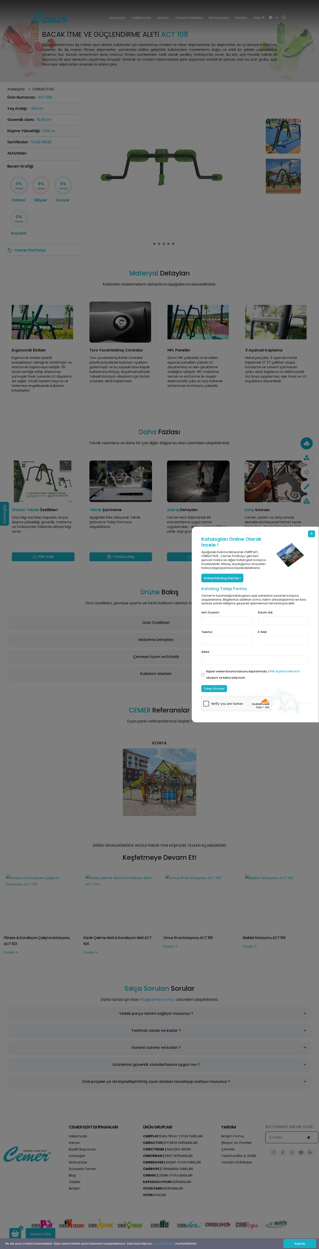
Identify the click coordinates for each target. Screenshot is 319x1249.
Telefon (207, 632)
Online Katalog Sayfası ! (222, 578)
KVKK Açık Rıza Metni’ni (284, 671)
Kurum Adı (265, 612)
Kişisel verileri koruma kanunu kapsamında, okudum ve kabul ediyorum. (253, 674)
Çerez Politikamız (163, 1243)
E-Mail (262, 632)
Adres (205, 652)
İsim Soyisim (210, 612)
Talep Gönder (214, 688)
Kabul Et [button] (300, 1243)
